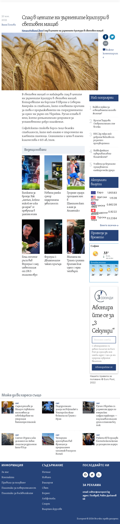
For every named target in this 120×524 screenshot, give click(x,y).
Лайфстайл (48, 498)
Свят (40, 31)
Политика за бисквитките (17, 493)
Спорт (46, 504)
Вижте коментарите (110, 54)
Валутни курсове (52, 509)
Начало (25, 31)
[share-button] (105, 37)
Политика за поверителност (19, 488)
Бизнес (46, 493)
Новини (33, 31)
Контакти (8, 477)
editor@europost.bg (99, 492)
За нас (5, 472)
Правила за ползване (14, 483)
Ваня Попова (9, 25)
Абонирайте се (103, 367)
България (47, 483)
